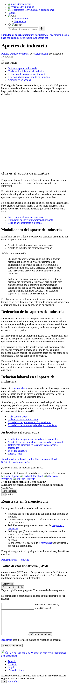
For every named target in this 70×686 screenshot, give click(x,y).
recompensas (45, 542)
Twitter (15, 476)
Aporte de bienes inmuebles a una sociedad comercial (35, 442)
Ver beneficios (9, 491)
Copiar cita (8, 584)
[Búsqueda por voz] (41, 28)
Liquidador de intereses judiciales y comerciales (32, 425)
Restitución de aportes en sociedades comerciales (33, 439)
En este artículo (9, 62)
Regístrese (6, 639)
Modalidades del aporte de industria (26, 71)
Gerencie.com (41, 53)
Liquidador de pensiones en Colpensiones (29, 422)
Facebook (38, 476)
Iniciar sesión (21, 18)
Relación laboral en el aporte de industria (29, 77)
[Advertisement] (35, 133)
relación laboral (20, 388)
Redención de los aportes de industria (27, 74)
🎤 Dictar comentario (40, 634)
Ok (4, 681)
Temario (12, 661)
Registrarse (20, 21)
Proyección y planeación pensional (25, 217)
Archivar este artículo (13, 587)
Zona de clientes (16, 670)
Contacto (12, 664)
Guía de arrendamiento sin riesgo (25, 222)
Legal (11, 667)
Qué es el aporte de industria (22, 68)
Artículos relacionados (19, 80)
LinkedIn (30, 479)
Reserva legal (15, 453)
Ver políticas (13, 681)
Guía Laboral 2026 (17, 416)
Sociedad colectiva (17, 450)
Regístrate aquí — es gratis (15, 559)
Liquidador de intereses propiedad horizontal (31, 220)
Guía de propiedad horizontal (23, 419)
